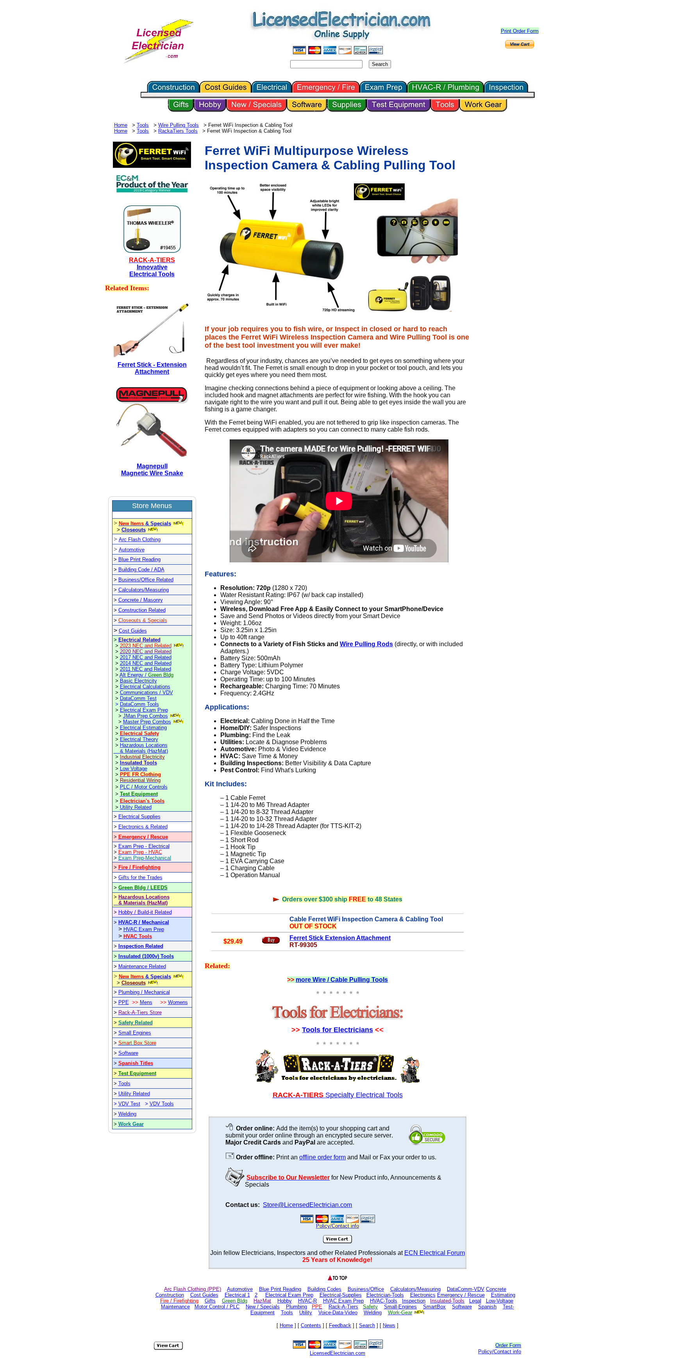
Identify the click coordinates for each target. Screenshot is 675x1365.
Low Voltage (133, 768)
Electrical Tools (152, 274)
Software (128, 1053)
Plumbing (296, 1307)
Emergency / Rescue (461, 1295)
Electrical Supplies (139, 816)
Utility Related (136, 807)
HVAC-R (307, 1301)
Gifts (210, 1301)
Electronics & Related (143, 827)
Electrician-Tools (385, 1295)
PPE (123, 1002)
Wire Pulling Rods (366, 644)
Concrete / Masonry (140, 600)
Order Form (508, 1345)
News (389, 1325)
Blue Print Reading (139, 559)
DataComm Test (138, 698)
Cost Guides (133, 631)
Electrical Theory (139, 739)
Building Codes (324, 1289)
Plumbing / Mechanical (144, 992)
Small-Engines (400, 1307)
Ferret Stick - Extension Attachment (152, 368)
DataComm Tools (139, 704)
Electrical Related (139, 640)
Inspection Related (140, 946)
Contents (311, 1325)
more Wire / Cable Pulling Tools (342, 979)
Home (120, 125)
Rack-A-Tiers (343, 1307)
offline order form (322, 1157)
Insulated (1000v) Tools (146, 956)
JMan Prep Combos (145, 716)
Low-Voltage (499, 1301)
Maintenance (175, 1307)
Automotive (132, 550)
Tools (143, 125)
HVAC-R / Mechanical (143, 922)
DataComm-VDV (465, 1289)
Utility (305, 1312)
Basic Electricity (138, 681)
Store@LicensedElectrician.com (307, 1204)
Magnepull (152, 466)
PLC (125, 787)
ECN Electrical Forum (434, 1252)
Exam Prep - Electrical (144, 846)
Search (367, 1325)
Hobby (284, 1301)
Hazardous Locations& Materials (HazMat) (144, 748)
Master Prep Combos (147, 722)
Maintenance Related (142, 966)
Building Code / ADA (141, 569)
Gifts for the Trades (140, 877)
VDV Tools (162, 1104)
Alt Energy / (146, 675)
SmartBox (434, 1307)
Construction (169, 1295)
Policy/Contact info (499, 1351)
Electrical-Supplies (341, 1295)
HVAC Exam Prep (143, 929)
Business (128, 580)
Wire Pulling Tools (178, 125)
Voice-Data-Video (337, 1312)
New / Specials (263, 1307)
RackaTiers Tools (178, 131)
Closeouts (133, 530)
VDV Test (129, 1104)
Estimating (503, 1295)
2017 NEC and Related (145, 657)
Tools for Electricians (337, 1030)
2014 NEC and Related (145, 663)
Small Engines (134, 1033)
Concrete (496, 1289)
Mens (146, 1002)
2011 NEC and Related (145, 669)
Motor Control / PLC (217, 1307)
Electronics (423, 1295)
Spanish (487, 1307)
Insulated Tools (138, 763)
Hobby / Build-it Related (145, 912)
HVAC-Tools (383, 1301)
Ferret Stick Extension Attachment (340, 938)
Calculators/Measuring (143, 590)
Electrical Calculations (145, 687)
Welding (127, 1114)
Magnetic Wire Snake (152, 473)
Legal (475, 1301)
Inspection (413, 1301)
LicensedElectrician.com (337, 1353)
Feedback (340, 1325)
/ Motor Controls (149, 787)
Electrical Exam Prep (144, 710)
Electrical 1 (237, 1295)
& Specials (145, 523)
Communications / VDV (146, 692)
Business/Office (366, 1289)
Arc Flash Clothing (140, 539)
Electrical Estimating (143, 727)
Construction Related (142, 610)
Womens (178, 1002)
